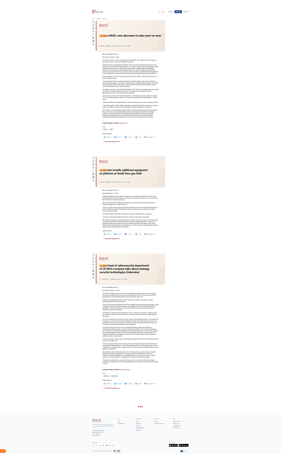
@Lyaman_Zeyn (123, 123)
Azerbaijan (106, 376)
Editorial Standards (140, 428)
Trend (115, 62)
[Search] (159, 11)
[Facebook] (97, 445)
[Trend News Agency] (96, 420)
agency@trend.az (96, 435)
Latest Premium (121, 423)
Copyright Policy (176, 425)
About (137, 421)
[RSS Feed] (113, 445)
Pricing (155, 421)
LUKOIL (111, 129)
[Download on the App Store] (173, 445)
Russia (105, 129)
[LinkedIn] (110, 445)
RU (187, 451)
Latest (118, 421)
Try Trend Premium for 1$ (112, 141)
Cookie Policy (176, 428)
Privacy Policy (176, 423)
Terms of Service (176, 421)
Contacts (138, 425)
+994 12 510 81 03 (96, 433)
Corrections (138, 430)
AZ (184, 451)
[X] (100, 445)
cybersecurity (114, 376)
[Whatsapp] (93, 445)
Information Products (159, 423)
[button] (93, 21)
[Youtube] (103, 445)
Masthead (138, 423)
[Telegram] (106, 445)
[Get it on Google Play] (184, 445)
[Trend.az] (97, 11)
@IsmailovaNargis (124, 369)
